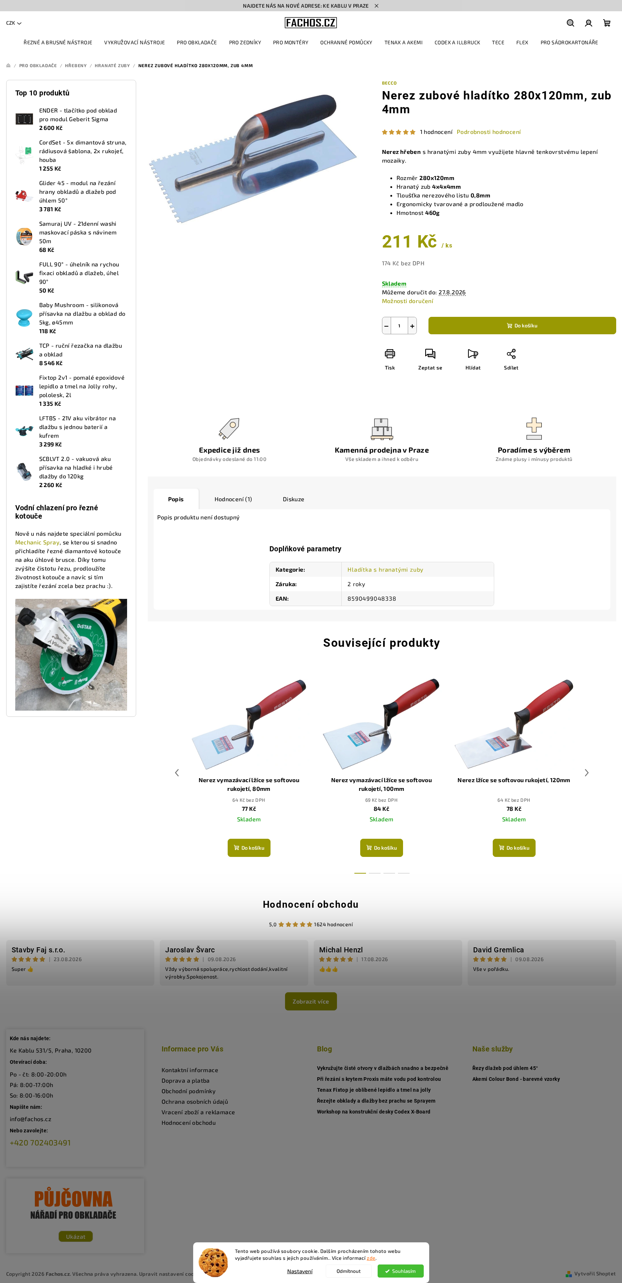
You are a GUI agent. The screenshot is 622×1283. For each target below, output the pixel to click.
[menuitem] (58, 42)
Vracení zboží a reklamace (198, 1111)
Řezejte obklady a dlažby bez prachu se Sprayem (376, 1100)
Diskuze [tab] (294, 498)
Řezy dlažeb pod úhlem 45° (505, 1068)
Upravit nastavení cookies (171, 1274)
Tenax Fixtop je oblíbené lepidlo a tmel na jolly (374, 1089)
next (587, 773)
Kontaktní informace (190, 1069)
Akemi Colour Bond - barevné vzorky (516, 1079)
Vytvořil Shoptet (595, 1273)
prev (177, 773)
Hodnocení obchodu (311, 904)
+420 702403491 (40, 1142)
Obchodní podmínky (189, 1090)
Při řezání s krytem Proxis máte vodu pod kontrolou (379, 1079)
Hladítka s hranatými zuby (385, 569)
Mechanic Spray (37, 542)
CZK (10, 23)
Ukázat (75, 1236)
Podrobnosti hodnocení (489, 131)
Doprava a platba (186, 1080)
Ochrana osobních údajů (195, 1101)
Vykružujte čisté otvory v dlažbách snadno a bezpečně (383, 1068)
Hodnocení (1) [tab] (233, 498)
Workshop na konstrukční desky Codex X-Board (374, 1111)
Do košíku (526, 325)
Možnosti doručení (408, 300)
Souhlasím (404, 1271)
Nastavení (300, 1271)
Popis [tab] (176, 498)
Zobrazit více (311, 1001)
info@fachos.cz (31, 1118)
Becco (389, 82)
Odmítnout (349, 1271)
